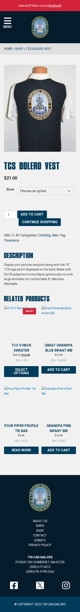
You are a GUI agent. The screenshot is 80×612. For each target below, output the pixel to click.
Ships (40, 525)
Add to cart (32, 214)
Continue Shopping (39, 222)
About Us (40, 521)
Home (8, 49)
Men (55, 235)
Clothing (44, 235)
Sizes (10, 189)
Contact (40, 535)
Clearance (11, 240)
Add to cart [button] (58, 370)
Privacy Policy (40, 545)
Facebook (54, 5)
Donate (40, 540)
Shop (19, 49)
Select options (21, 371)
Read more (21, 450)
